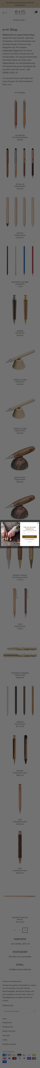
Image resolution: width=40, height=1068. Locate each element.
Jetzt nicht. (29, 541)
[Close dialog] (38, 523)
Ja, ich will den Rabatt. (29, 536)
